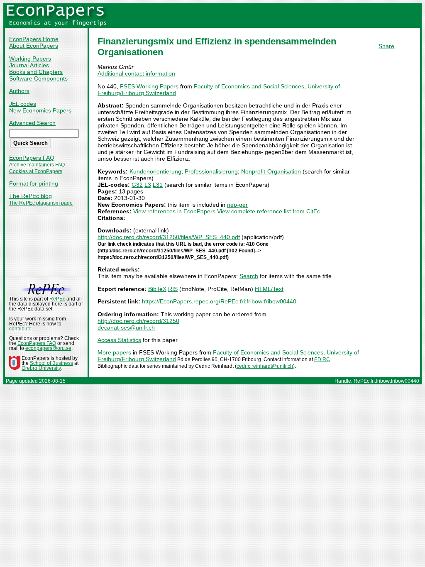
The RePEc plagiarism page (41, 202)
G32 (137, 184)
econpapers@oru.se (48, 348)
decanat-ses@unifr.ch (126, 327)
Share (386, 46)
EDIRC (322, 359)
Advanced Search (32, 123)
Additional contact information (136, 73)
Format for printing (33, 183)
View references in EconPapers (174, 211)
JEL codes (22, 103)
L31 (158, 184)
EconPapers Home (34, 39)
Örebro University (41, 368)
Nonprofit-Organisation (271, 171)
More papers (114, 352)
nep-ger (237, 204)
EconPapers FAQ (31, 157)
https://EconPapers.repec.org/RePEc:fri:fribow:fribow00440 (219, 301)
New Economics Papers (40, 110)
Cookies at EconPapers (35, 171)
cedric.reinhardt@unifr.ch (265, 366)
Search (248, 276)
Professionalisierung (211, 171)
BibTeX (157, 289)
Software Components (38, 78)
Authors (19, 91)
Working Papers (30, 58)
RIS (173, 289)
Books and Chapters (36, 71)
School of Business (51, 363)
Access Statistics (119, 340)
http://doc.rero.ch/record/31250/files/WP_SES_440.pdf (169, 237)
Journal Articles (29, 65)
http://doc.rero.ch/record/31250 (138, 321)
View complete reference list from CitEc (268, 211)
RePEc (57, 298)
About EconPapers (33, 45)
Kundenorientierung (155, 171)
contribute (20, 328)
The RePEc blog (30, 196)
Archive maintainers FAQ (37, 164)
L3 (147, 184)
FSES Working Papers (149, 86)
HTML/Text (269, 289)
